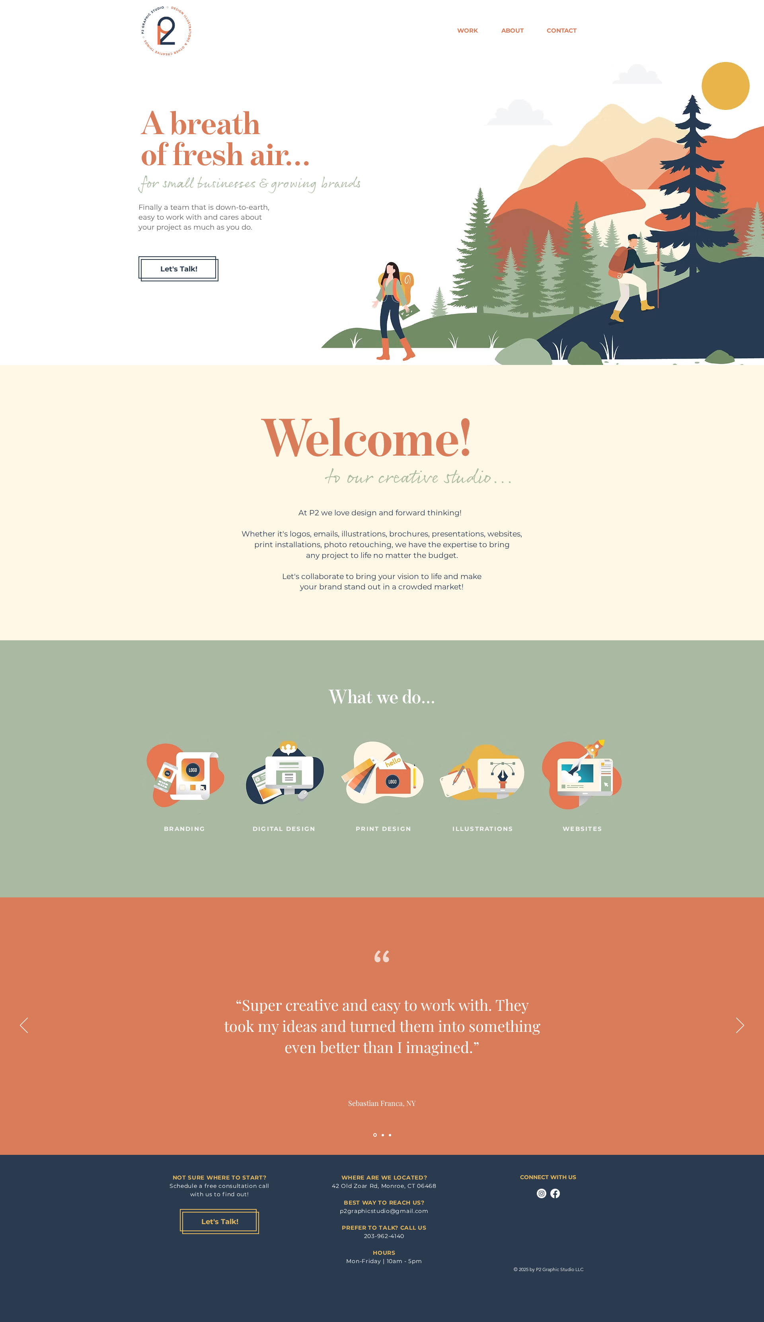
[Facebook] (555, 1193)
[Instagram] (541, 1193)
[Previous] (24, 1026)
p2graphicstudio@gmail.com (384, 1211)
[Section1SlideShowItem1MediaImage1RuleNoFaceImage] (374, 1135)
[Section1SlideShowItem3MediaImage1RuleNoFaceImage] (390, 1135)
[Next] (740, 1026)
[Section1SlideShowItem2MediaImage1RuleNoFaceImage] (382, 1135)
